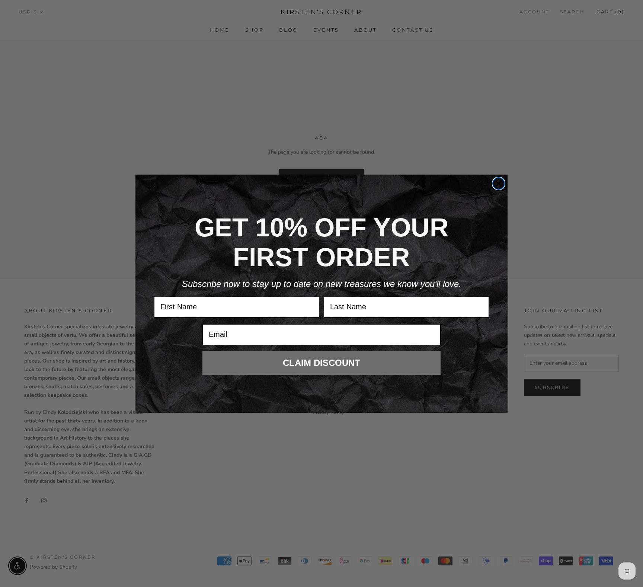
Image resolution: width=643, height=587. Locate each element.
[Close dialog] (499, 183)
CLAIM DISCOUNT (321, 363)
